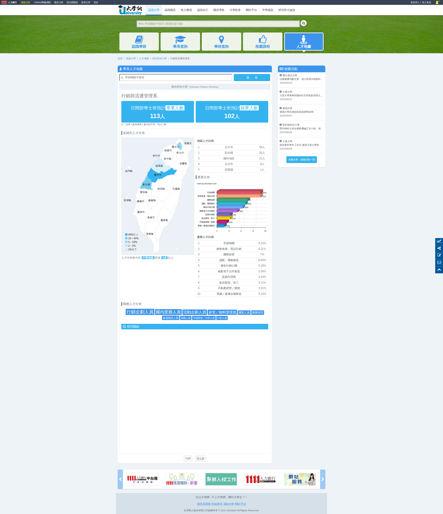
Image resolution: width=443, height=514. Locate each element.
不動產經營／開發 (229, 288)
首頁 (120, 58)
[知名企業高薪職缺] (142, 479)
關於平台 (251, 9)
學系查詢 (180, 46)
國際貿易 (228, 254)
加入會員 (426, 2)
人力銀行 (8, 2)
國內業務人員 (168, 312)
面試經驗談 (72, 2)
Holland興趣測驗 (42, 2)
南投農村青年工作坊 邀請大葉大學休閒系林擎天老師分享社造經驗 (302, 145)
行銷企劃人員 (139, 311)
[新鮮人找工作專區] (182, 479)
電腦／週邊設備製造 (228, 293)
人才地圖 (304, 46)
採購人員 (186, 318)
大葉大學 (287, 91)
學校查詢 (221, 46)
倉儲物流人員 (170, 317)
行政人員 (222, 318)
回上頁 (200, 458)
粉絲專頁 (217, 503)
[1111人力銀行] (221, 479)
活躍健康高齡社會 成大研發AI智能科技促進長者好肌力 (302, 79)
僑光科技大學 (159, 58)
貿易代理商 (229, 276)
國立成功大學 (290, 75)
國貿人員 (244, 312)
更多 (96, 2)
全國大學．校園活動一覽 (301, 159)
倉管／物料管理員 (222, 312)
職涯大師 (58, 2)
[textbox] (218, 23)
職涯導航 (218, 9)
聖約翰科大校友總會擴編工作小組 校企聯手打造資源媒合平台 (302, 128)
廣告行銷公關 (229, 265)
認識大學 (131, 58)
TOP (188, 458)
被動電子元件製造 (229, 271)
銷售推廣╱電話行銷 (228, 248)
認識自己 (202, 9)
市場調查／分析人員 (204, 318)
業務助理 (257, 312)
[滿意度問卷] (261, 479)
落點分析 (25, 2)
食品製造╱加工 (229, 282)
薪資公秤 (85, 2)
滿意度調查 (204, 503)
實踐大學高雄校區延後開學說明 (297, 112)
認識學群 (139, 46)
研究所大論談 (286, 9)
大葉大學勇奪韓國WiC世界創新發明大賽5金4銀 (302, 95)
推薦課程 (262, 46)
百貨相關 (228, 243)
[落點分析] (300, 479)
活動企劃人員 (194, 312)
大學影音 (235, 9)
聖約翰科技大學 (291, 124)
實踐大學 (287, 108)
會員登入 (415, 2)
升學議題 (267, 9)
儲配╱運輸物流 (229, 260)
